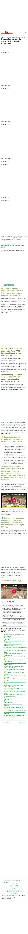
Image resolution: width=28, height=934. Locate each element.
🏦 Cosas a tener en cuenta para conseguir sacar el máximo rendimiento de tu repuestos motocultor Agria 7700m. (14, 624)
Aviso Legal (14, 883)
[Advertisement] (14, 15)
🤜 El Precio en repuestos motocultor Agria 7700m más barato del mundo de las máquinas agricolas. (14, 609)
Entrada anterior (5, 722)
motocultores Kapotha (9, 285)
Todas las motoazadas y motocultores (14, 890)
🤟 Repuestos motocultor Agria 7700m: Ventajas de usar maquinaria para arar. (13, 614)
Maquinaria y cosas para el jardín (14, 891)
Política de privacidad (14, 887)
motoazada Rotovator (9, 284)
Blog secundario (14, 893)
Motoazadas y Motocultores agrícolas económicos (12, 881)
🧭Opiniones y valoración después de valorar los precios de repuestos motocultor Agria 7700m (12, 611)
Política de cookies (14, 885)
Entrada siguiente (22, 722)
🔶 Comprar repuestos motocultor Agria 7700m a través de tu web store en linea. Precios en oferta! (13, 606)
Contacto (14, 888)
